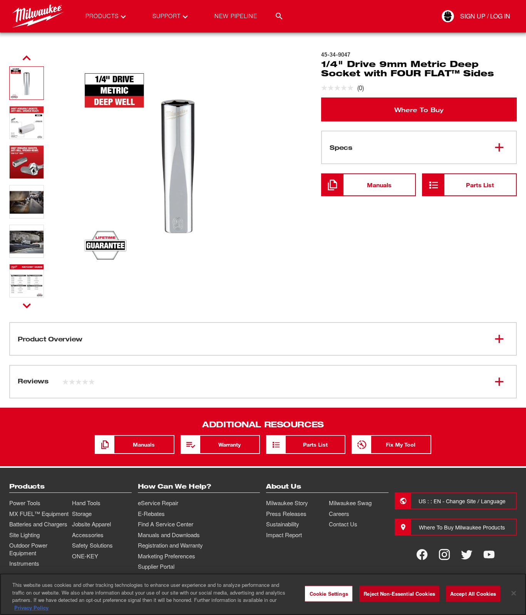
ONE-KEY (85, 556)
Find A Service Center (165, 524)
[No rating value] (339, 88)
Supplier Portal (156, 566)
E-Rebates (151, 514)
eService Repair (158, 503)
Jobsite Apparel (91, 524)
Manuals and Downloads (169, 535)
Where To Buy (419, 109)
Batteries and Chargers (38, 524)
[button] (26, 83)
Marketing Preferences (166, 556)
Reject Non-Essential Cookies (399, 593)
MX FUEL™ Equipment (39, 514)
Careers (339, 514)
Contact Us (343, 524)
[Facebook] (422, 554)
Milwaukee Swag (350, 503)
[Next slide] (26, 305)
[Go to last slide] (26, 58)
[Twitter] (466, 554)
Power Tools (24, 503)
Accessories (88, 535)
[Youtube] (489, 554)
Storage (82, 514)
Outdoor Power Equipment (28, 549)
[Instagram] (444, 554)
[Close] (513, 593)
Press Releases (286, 514)
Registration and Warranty (170, 545)
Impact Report (284, 535)
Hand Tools (86, 503)
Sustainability (282, 524)
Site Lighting (24, 535)
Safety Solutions (92, 545)
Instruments (24, 563)
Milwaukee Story (287, 503)
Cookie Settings (329, 593)
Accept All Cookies (473, 593)
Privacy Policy (31, 607)
